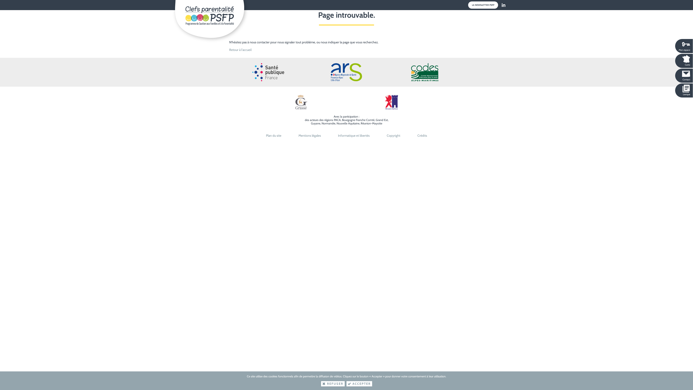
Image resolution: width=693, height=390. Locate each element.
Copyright (393, 135)
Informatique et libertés (354, 135)
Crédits (422, 135)
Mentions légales (309, 135)
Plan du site (273, 135)
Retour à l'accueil (240, 50)
